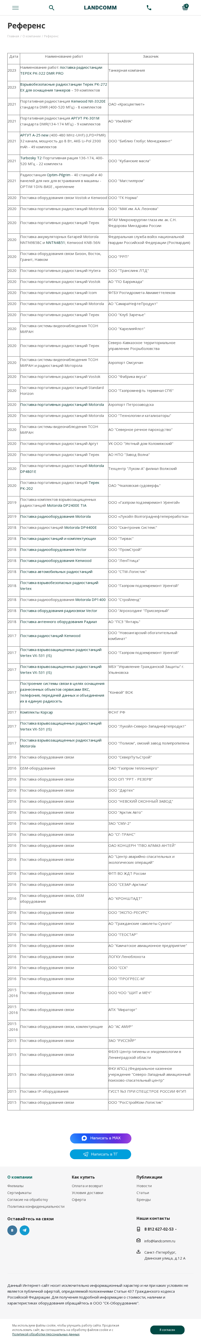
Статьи (143, 1192)
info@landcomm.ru (159, 1240)
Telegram (24, 1230)
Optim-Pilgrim (58, 174)
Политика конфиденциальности (35, 1206)
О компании (19, 1177)
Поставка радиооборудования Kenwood (55, 560)
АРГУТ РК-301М (85, 118)
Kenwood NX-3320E (88, 101)
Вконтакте (12, 1230)
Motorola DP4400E (80, 527)
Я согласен (167, 1330)
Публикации (149, 1177)
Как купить (83, 1177)
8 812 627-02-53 (159, 1229)
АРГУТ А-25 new (34, 135)
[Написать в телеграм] (100, 1157)
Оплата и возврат (87, 1185)
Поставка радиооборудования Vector (53, 549)
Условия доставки (87, 1192)
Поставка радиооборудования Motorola (55, 516)
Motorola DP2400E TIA (66, 505)
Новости (144, 1185)
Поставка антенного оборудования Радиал (58, 621)
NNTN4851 (55, 242)
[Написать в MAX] (100, 1138)
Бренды (144, 1199)
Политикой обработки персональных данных (45, 1334)
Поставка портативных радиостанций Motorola (62, 404)
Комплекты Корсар (36, 712)
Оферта (79, 1199)
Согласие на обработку (27, 1199)
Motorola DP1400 (90, 599)
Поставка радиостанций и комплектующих (58, 538)
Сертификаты (19, 1192)
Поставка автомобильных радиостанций (56, 571)
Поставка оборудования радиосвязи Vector (58, 610)
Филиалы (15, 1185)
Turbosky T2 (31, 157)
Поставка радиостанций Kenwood (50, 635)
